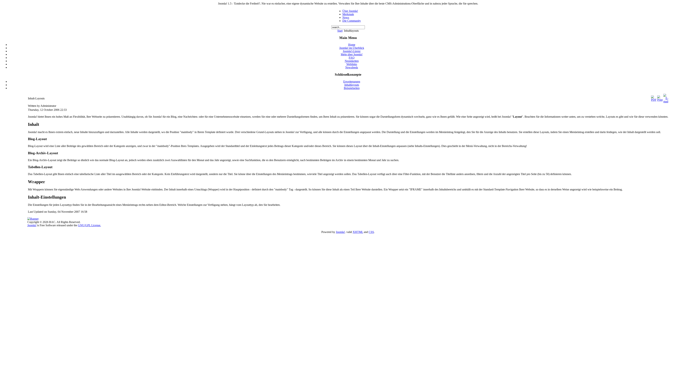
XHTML (358, 232)
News (345, 17)
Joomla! (31, 225)
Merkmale (348, 14)
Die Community (351, 20)
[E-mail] (665, 101)
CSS (371, 232)
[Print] (660, 99)
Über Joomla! (350, 10)
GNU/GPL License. (89, 225)
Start (340, 30)
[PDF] (653, 99)
